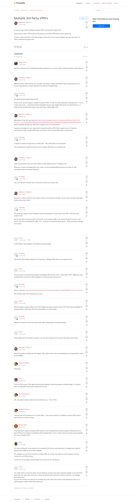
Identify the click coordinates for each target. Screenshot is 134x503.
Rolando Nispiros (24, 363)
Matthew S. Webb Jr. (25, 22)
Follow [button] (82, 18)
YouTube (37, 499)
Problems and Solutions (36, 10)
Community (96, 3)
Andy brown (22, 62)
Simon (21, 238)
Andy (20, 378)
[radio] (87, 22)
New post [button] (101, 26)
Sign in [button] (116, 3)
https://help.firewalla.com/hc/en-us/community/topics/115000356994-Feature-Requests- (54, 290)
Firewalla (16, 10)
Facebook (15, 47)
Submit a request (107, 3)
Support (88, 3)
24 (87, 47)
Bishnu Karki (23, 425)
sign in (20, 488)
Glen (20, 442)
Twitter (18, 47)
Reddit (27, 499)
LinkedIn (20, 47)
